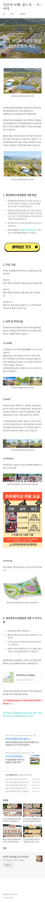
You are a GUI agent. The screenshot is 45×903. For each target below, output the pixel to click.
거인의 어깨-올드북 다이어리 (21, 5)
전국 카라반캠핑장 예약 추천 (15, 756)
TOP (40, 895)
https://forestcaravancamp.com (17, 753)
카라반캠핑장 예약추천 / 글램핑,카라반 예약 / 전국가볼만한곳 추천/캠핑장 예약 (15, 761)
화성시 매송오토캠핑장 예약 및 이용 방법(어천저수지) (17, 789)
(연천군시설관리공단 (28, 230)
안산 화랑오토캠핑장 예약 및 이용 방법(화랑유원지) (17, 786)
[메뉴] (40, 4)
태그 (12, 13)
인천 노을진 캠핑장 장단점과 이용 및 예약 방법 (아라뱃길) (17, 780)
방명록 (22, 13)
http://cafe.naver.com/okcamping (18, 735)
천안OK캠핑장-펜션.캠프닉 (17, 738)
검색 (35, 5)
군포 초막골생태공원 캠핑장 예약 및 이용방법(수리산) (16, 783)
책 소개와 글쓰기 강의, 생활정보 (13, 860)
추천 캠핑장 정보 (12, 775)
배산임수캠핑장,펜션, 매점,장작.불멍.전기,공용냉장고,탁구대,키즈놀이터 (22, 743)
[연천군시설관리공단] (22, 241)
